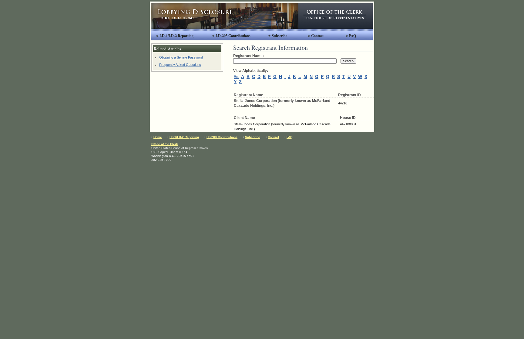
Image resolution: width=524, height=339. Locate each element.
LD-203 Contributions (233, 35)
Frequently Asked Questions (180, 64)
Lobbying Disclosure (224, 16)
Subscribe (279, 35)
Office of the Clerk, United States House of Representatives (335, 16)
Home (157, 137)
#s (236, 76)
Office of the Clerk (164, 144)
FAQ (352, 35)
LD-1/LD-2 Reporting (176, 35)
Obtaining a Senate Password (181, 57)
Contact (317, 35)
